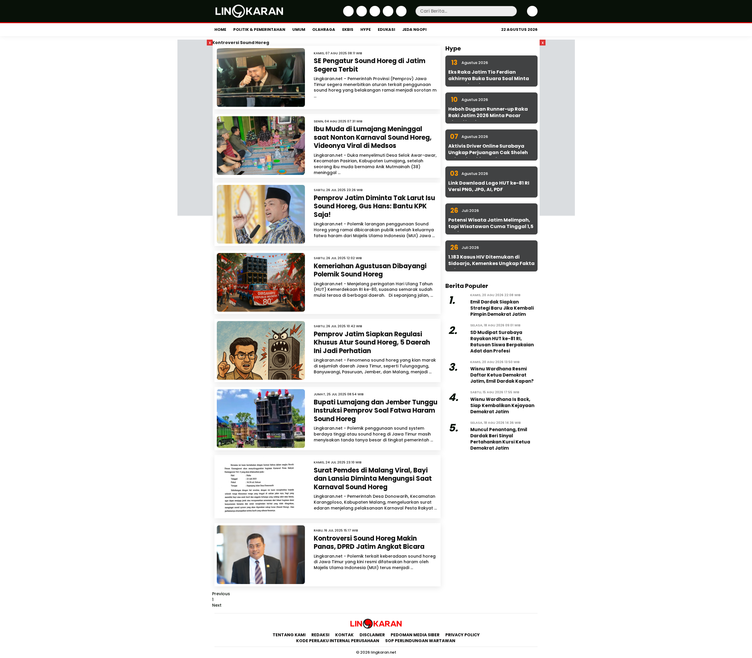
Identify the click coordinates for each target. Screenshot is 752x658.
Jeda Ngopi (414, 29)
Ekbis (347, 29)
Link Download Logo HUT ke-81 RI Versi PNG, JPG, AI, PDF (488, 186)
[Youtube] (401, 15)
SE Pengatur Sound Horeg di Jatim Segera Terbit (369, 65)
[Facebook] (348, 15)
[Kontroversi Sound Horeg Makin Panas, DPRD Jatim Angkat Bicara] (261, 554)
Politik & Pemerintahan (259, 29)
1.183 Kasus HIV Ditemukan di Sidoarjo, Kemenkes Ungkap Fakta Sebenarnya (491, 264)
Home (220, 29)
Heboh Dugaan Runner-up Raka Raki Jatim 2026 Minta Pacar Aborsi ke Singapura (488, 116)
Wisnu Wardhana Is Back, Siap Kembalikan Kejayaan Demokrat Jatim (502, 405)
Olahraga (323, 29)
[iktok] (387, 15)
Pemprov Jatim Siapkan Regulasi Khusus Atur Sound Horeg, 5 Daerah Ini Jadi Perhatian (372, 342)
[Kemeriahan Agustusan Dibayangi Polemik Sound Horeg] (261, 282)
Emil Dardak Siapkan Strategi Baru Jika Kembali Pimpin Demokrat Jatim (502, 308)
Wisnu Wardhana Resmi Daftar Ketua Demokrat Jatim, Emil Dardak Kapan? (502, 375)
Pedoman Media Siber (415, 635)
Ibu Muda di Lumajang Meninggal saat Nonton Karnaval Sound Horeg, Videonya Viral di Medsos (373, 137)
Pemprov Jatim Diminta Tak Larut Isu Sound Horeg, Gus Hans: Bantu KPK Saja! (374, 206)
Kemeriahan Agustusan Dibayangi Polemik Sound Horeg (370, 270)
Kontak (344, 635)
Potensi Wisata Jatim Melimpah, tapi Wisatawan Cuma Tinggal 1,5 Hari (490, 227)
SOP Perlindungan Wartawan (420, 641)
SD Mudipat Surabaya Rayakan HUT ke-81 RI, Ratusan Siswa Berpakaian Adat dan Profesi (502, 341)
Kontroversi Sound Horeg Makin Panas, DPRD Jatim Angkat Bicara (370, 542)
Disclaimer (372, 635)
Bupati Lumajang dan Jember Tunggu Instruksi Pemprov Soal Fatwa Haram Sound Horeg (375, 411)
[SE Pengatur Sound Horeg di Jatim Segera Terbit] (261, 77)
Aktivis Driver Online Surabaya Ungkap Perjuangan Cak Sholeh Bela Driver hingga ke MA (488, 153)
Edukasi (386, 29)
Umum (298, 29)
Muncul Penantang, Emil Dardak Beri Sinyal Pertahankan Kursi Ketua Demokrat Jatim (500, 438)
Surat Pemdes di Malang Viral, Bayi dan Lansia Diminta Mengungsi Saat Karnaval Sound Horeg (373, 479)
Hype (365, 29)
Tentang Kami (289, 635)
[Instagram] (374, 15)
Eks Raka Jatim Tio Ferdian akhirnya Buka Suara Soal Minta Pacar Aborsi (488, 79)
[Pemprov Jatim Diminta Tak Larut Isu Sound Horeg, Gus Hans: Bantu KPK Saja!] (261, 214)
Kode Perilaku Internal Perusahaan (337, 641)
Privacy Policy (462, 635)
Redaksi (320, 635)
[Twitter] (361, 15)
